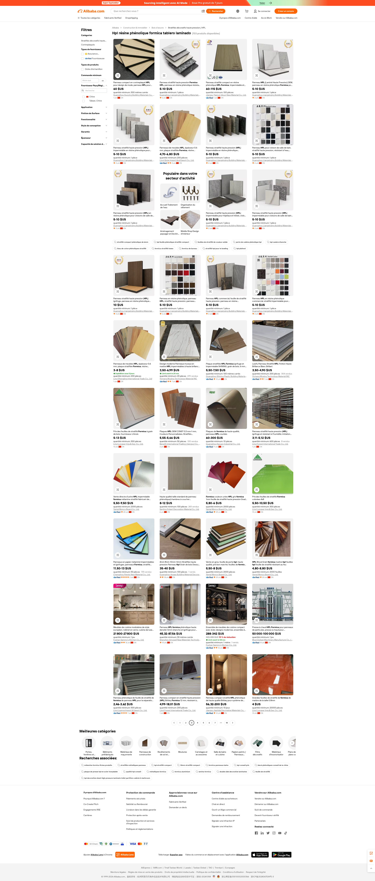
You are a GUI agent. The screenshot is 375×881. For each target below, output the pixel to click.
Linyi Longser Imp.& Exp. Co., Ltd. (128, 444)
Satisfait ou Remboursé (137, 804)
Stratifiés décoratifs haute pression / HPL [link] (187, 27)
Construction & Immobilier (135, 27)
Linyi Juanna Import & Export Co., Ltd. (130, 710)
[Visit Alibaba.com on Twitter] (268, 833)
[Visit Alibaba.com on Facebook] (256, 833)
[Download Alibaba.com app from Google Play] (282, 855)
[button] (203, 11)
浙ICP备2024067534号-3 (262, 876)
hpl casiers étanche (278, 242)
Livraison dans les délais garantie (141, 810)
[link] (371, 853)
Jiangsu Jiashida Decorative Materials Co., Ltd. (226, 710)
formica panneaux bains (218, 765)
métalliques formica (158, 772)
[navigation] (94, 376)
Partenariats (260, 821)
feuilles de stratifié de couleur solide (212, 242)
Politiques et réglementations (139, 829)
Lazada (187, 868)
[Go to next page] (232, 722)
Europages (230, 868)
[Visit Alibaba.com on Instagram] (274, 833)
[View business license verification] (214, 876)
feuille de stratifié (262, 772)
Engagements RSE (91, 810)
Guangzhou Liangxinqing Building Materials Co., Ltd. (180, 95)
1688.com (157, 868)
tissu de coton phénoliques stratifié (131, 249)
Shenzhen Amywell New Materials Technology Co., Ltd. (180, 640)
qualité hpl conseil (133, 772)
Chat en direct (218, 804)
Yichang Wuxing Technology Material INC (178, 378)
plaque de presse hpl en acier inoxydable (101, 772)
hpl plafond (241, 249)
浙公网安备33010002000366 (235, 876)
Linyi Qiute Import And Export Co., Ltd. (177, 160)
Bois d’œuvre (158, 27)
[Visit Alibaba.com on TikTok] (285, 833)
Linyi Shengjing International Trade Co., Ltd (132, 378)
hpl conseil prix (243, 765)
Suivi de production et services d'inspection (140, 822)
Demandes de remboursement (226, 815)
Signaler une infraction (222, 826)
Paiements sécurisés (135, 798)
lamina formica (205, 772)
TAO (210, 868)
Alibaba (115, 27)
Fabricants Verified (177, 802)
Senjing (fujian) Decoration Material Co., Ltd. (179, 509)
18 (227, 723)
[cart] (247, 11)
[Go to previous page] (174, 722)
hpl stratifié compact (163, 765)
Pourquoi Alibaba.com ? (94, 798)
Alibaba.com (242, 854)
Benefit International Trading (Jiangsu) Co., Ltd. (180, 444)
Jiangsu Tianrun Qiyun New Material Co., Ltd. (226, 95)
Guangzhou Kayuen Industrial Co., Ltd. (223, 444)
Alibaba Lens (97, 854)
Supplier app (176, 854)
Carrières (87, 815)
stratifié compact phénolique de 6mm (132, 242)
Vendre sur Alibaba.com (265, 798)
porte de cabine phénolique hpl (248, 242)
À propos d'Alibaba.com (94, 792)
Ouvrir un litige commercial (224, 810)
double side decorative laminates (233, 772)
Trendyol (219, 868)
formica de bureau (189, 249)
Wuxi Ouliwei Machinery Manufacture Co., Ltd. (272, 640)
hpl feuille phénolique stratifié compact (173, 242)
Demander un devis (178, 807)
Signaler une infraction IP (223, 821)
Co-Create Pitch (90, 804)
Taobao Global (199, 868)
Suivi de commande (263, 810)
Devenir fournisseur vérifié (267, 815)
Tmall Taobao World (173, 868)
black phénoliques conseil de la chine (273, 765)
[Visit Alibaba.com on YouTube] (280, 833)
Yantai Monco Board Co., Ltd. (126, 509)
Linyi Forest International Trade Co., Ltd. (270, 444)
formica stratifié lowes (164, 249)
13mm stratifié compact (190, 765)
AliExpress (145, 868)
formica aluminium (182, 772)
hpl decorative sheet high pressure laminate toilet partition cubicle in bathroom (117, 778)
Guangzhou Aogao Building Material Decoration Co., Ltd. (180, 574)
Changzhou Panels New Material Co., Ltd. (131, 574)
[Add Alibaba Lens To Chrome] (125, 855)
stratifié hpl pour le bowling (217, 249)
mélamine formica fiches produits (98, 765)
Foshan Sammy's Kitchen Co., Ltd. (128, 640)
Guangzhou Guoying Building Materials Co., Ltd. (133, 95)
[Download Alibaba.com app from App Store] (260, 855)
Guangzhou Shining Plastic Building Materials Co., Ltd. (226, 376)
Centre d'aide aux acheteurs (224, 798)
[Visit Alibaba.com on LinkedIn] (262, 833)
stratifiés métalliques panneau (133, 765)
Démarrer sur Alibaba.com (266, 804)
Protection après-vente (137, 815)
